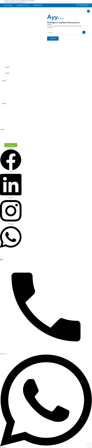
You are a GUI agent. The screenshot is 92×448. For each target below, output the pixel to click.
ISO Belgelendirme (9, 106)
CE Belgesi (6, 109)
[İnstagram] (71, 5)
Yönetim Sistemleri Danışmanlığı (12, 83)
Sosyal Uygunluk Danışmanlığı (12, 86)
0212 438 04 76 (10, 65)
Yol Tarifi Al (10, 145)
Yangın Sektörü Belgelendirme (12, 120)
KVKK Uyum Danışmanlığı (11, 89)
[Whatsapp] (72, 5)
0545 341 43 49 (37, 5)
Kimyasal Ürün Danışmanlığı (11, 97)
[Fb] (69, 5)
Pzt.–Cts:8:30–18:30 (82, 5)
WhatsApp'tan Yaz (20, 2)
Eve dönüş (53, 38)
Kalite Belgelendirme (9, 114)
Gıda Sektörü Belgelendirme (11, 117)
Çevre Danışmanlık (9, 91)
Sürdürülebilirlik (8, 94)
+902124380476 (10, 2)
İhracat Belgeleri (8, 112)
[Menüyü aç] (88, 11)
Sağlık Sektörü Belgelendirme (12, 123)
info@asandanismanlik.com (23, 5)
